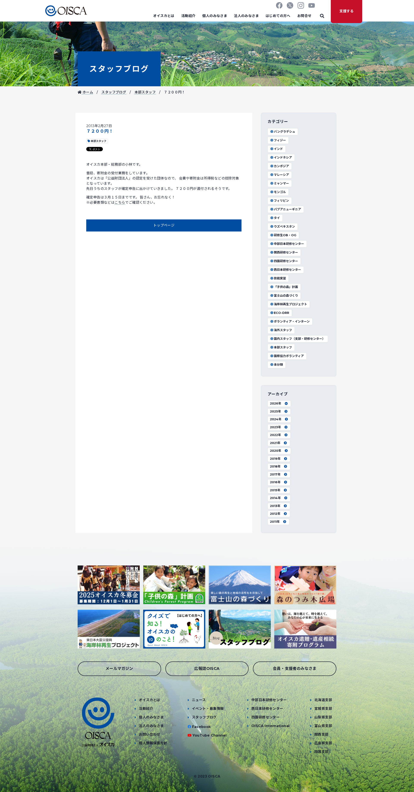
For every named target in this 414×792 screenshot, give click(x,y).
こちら (119, 202)
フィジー (280, 140)
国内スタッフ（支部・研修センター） (299, 339)
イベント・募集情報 (208, 709)
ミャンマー (281, 183)
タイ (277, 218)
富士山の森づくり (286, 296)
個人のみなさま (214, 16)
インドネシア (283, 157)
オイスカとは (163, 16)
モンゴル (280, 192)
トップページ (163, 225)
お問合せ (304, 16)
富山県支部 (323, 726)
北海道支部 (323, 700)
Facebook (201, 727)
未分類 (278, 365)
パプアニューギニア (287, 209)
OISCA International (270, 726)
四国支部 (321, 752)
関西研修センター (286, 252)
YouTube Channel (210, 735)
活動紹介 (188, 16)
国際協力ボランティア (289, 356)
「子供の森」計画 (286, 287)
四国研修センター (286, 261)
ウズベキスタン (284, 226)
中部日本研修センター (289, 244)
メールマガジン (119, 668)
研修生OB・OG (285, 235)
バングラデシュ (284, 132)
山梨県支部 (323, 717)
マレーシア (281, 175)
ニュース (199, 700)
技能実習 (280, 278)
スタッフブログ (119, 69)
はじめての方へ (278, 16)
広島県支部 (323, 743)
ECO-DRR (281, 313)
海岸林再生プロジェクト (290, 304)
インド (278, 149)
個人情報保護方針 (153, 743)
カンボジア (281, 166)
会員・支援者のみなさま (294, 668)
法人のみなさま (246, 16)
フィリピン (281, 201)
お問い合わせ (149, 734)
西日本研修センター (287, 270)
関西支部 (321, 734)
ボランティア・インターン (292, 321)
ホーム (87, 92)
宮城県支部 (323, 709)
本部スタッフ (145, 92)
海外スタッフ (283, 330)
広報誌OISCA (207, 668)
